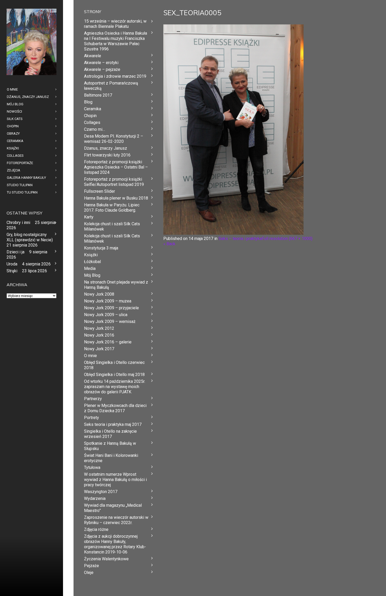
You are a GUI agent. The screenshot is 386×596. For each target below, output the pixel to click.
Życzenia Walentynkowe (106, 558)
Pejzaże (91, 565)
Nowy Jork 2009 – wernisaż (109, 321)
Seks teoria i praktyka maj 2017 (113, 424)
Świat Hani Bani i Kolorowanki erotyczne (111, 458)
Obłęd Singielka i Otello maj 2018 (114, 374)
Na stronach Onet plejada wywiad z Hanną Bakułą (116, 285)
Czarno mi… (94, 129)
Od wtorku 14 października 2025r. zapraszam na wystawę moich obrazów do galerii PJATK (114, 386)
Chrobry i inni (18, 222)
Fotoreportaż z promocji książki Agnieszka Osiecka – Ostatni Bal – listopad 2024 (116, 167)
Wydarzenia (95, 498)
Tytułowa (92, 467)
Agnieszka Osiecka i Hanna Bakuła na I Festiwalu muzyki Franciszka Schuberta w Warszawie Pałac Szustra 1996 (115, 41)
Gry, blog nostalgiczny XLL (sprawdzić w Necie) (30, 237)
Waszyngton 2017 (100, 491)
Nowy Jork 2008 (99, 294)
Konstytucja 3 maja (101, 247)
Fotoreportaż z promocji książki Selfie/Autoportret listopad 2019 (114, 182)
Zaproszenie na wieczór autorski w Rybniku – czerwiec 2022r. (116, 520)
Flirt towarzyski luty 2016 (107, 155)
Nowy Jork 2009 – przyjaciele (111, 307)
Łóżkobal (92, 261)
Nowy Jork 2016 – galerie (108, 341)
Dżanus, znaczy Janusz (105, 148)
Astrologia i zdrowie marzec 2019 (115, 76)
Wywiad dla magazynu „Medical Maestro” (113, 508)
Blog (88, 102)
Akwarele (92, 55)
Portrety (91, 417)
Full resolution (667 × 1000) (287, 238)
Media (90, 268)
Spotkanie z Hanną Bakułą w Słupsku (110, 446)
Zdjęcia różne (96, 529)
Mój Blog (92, 275)
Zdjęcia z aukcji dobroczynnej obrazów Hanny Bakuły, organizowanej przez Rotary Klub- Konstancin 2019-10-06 (115, 544)
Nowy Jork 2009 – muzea (107, 301)
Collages (92, 122)
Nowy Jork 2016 (99, 335)
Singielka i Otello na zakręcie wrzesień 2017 (110, 434)
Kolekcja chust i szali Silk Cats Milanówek (112, 226)
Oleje (88, 572)
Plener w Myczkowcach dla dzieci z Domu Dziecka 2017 (115, 408)
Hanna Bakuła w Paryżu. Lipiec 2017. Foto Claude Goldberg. (111, 207)
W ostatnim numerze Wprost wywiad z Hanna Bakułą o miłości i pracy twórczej (115, 479)
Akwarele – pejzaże (102, 69)
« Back (169, 243)
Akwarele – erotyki (101, 62)
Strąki (12, 270)
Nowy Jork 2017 (99, 348)
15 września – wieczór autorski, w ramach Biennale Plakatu (115, 24)
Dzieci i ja (15, 251)
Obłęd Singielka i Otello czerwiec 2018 (114, 365)
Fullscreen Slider (99, 191)
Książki (91, 254)
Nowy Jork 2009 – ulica (105, 314)
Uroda (12, 264)
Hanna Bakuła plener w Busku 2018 (116, 198)
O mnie (90, 355)
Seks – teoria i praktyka (240, 238)
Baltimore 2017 (98, 95)
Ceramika (92, 108)
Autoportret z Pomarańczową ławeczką (111, 86)
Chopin (90, 115)
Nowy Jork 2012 (99, 328)
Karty (88, 217)
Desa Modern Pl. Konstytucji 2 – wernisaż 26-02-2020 (113, 139)
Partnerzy (93, 398)
